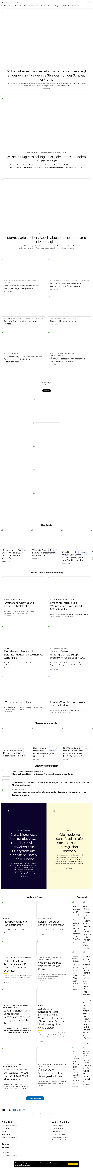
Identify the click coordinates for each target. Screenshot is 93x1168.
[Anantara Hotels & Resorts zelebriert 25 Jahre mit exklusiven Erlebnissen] (18, 948)
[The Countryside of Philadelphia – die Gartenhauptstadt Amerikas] (76, 1048)
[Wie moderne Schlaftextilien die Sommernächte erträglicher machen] (69, 819)
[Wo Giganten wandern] (23, 686)
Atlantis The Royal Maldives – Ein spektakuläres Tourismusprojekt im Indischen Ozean (87, 929)
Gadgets (14, 780)
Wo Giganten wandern (17, 702)
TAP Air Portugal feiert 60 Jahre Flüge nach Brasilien (75, 975)
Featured (43, 67)
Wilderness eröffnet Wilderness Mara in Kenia (49, 966)
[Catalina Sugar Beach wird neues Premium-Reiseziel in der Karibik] (6, 773)
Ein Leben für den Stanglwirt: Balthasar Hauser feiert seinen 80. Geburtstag (23, 654)
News (50, 152)
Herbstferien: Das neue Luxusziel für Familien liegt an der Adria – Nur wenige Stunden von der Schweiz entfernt (47, 75)
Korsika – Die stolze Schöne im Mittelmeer (51, 923)
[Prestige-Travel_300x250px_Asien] (46, 503)
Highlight (50, 67)
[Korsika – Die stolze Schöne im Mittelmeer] (52, 909)
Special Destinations (59, 152)
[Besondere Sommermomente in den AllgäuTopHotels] (52, 1055)
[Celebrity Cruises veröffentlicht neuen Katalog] (23, 306)
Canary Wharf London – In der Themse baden (67, 703)
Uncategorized (67, 547)
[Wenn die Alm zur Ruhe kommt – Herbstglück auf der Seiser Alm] (44, 537)
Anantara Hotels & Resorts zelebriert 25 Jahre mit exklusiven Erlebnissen (15, 966)
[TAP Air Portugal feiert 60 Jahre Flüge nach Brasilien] (76, 953)
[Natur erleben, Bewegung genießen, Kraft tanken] (23, 587)
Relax (59, 318)
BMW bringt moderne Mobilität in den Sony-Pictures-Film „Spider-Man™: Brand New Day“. (74, 752)
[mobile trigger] (3, 2)
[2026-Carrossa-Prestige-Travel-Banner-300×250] (46, 434)
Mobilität (66, 745)
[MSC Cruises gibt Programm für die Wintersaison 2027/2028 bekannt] (69, 269)
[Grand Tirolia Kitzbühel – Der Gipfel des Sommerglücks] (87, 1048)
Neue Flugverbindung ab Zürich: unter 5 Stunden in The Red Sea (48, 159)
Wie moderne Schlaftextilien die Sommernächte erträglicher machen (69, 843)
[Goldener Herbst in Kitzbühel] (69, 306)
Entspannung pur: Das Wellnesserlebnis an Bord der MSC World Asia (67, 606)
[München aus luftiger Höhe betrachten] (18, 909)
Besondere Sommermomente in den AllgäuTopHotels (50, 1073)
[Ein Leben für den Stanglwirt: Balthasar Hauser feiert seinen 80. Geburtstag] (23, 636)
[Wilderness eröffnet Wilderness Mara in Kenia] (52, 948)
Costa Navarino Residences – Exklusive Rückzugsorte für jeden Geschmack (44, 752)
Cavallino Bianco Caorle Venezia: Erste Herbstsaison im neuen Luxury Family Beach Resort (16, 1017)
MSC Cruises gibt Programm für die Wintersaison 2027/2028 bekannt (66, 285)
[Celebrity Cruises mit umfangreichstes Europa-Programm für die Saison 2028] (69, 636)
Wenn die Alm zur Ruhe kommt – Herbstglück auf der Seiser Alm (44, 553)
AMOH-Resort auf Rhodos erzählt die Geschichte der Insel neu (14, 753)
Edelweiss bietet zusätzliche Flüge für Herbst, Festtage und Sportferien (21, 287)
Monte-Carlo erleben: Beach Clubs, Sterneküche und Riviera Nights (46, 240)
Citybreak (53, 698)
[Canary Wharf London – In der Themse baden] (69, 686)
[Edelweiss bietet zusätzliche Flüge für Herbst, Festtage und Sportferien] (23, 269)
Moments (44, 152)
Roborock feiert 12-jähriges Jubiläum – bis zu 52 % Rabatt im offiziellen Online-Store (14, 554)
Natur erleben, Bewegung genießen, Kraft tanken (19, 604)
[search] (84, 2)
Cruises (52, 280)
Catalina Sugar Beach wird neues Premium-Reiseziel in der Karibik (43, 774)
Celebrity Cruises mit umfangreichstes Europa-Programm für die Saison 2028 (67, 654)
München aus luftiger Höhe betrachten (16, 923)
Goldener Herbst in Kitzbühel (63, 321)
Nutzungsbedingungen (22, 1165)
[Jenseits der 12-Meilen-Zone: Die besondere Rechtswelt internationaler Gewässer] (76, 903)
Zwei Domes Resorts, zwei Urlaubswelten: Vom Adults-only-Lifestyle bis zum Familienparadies (74, 556)
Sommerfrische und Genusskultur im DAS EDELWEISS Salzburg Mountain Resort (16, 1074)
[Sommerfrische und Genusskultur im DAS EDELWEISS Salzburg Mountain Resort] (18, 1055)
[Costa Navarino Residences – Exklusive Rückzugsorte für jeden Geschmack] (45, 735)
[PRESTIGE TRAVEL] (12, 2)
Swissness (8, 282)
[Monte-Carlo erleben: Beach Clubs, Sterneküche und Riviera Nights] (46, 205)
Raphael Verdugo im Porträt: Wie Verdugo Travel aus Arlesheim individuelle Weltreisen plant (23, 359)
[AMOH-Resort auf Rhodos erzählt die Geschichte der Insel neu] (69, 341)
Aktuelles (5, 547)
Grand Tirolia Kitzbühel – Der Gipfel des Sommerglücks (87, 1071)
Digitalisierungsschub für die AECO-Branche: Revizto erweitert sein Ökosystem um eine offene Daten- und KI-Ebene (24, 847)
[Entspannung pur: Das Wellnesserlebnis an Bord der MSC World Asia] (69, 587)
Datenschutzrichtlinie (52, 1163)
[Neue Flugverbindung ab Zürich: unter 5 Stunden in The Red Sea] (46, 124)
